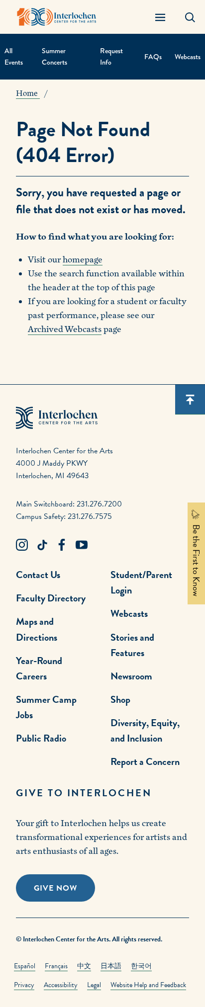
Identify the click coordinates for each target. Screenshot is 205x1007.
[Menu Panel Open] (160, 17)
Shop (120, 699)
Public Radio (41, 738)
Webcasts (188, 57)
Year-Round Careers (39, 668)
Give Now (55, 888)
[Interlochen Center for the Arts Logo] (56, 17)
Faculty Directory (51, 597)
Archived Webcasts (65, 329)
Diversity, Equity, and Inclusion (145, 730)
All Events (13, 56)
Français (56, 966)
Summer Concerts (54, 56)
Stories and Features (132, 645)
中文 (84, 966)
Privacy (24, 985)
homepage (82, 259)
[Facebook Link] (62, 545)
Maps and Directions (36, 629)
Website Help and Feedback (148, 985)
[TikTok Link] (42, 545)
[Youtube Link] (82, 545)
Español (24, 966)
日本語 (111, 966)
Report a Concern (145, 761)
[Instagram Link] (22, 545)
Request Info (111, 56)
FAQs (153, 57)
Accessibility (61, 985)
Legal (94, 985)
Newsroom (131, 676)
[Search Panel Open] (190, 17)
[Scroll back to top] (190, 400)
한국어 (141, 966)
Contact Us (38, 574)
